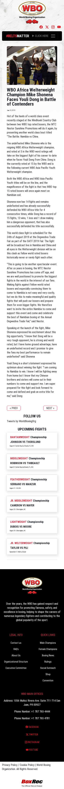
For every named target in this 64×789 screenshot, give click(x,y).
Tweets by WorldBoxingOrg (21, 421)
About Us (16, 655)
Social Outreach (48, 668)
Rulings (48, 661)
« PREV (14, 408)
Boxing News (48, 655)
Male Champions (48, 642)
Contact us (16, 642)
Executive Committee (16, 668)
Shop (48, 674)
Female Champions (48, 649)
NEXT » (50, 408)
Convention (47, 680)
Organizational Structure (16, 661)
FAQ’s (16, 649)
